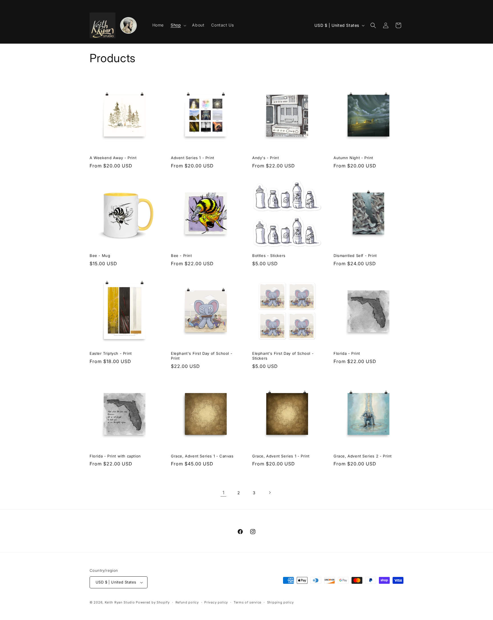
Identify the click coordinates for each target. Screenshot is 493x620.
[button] (178, 25)
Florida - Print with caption (115, 456)
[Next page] (269, 492)
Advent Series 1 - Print (192, 157)
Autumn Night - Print (353, 157)
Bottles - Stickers (269, 255)
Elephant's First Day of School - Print (201, 355)
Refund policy (187, 602)
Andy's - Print (265, 157)
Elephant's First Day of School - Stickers (283, 355)
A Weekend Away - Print (113, 157)
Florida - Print (347, 353)
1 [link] (224, 492)
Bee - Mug (100, 255)
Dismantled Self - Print (355, 255)
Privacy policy (216, 602)
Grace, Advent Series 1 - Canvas (202, 456)
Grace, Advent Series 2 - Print (363, 456)
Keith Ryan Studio (120, 602)
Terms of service (247, 602)
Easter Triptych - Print (111, 353)
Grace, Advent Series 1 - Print (281, 456)
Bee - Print (181, 255)
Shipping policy (280, 602)
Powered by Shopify (153, 602)
